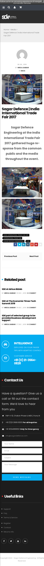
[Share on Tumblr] (28, 244)
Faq (5, 513)
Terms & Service (10, 517)
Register (7, 523)
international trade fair (12, 238)
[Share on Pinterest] (36, 244)
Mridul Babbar (23, 68)
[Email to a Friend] (40, 244)
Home (6, 29)
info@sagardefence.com (17, 436)
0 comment (31, 293)
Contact (7, 527)
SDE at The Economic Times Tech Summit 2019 (19, 302)
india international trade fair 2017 (16, 235)
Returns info (9, 532)
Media (13, 29)
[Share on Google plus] (32, 244)
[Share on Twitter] (19, 244)
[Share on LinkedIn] (24, 244)
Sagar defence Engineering (14, 241)
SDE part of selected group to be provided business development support (19, 318)
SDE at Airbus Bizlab (12, 289)
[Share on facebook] (15, 244)
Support (7, 509)
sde (28, 241)
